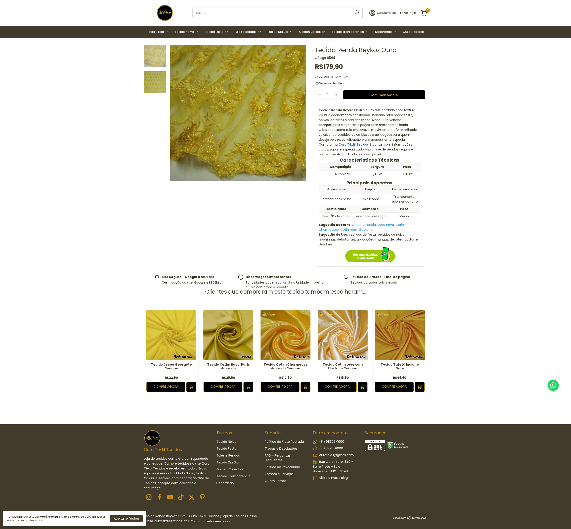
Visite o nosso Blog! (334, 477)
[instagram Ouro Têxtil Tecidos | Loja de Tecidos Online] (149, 497)
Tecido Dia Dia (277, 32)
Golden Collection (312, 32)
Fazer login (408, 13)
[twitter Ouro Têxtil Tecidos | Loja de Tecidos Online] (192, 497)
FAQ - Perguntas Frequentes (277, 457)
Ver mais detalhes (331, 83)
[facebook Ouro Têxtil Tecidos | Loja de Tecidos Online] (159, 497)
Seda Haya (385, 224)
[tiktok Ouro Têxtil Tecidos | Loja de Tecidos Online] (181, 497)
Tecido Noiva (184, 32)
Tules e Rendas (245, 32)
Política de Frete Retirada (284, 441)
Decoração (383, 32)
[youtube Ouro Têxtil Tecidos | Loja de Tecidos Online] (170, 497)
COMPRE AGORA (165, 386)
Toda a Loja (155, 32)
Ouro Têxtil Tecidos (354, 144)
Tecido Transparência (348, 32)
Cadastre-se (386, 13)
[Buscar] (356, 12)
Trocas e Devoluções (281, 448)
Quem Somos (275, 481)
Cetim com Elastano (356, 229)
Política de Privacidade (282, 467)
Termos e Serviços (279, 474)
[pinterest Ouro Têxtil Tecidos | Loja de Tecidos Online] (202, 497)
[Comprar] (191, 387)
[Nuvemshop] (410, 519)
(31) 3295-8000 (331, 448)
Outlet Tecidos (413, 32)
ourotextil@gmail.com (336, 455)
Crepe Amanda (364, 224)
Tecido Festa (214, 32)
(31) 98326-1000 (331, 441)
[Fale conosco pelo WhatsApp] (553, 385)
